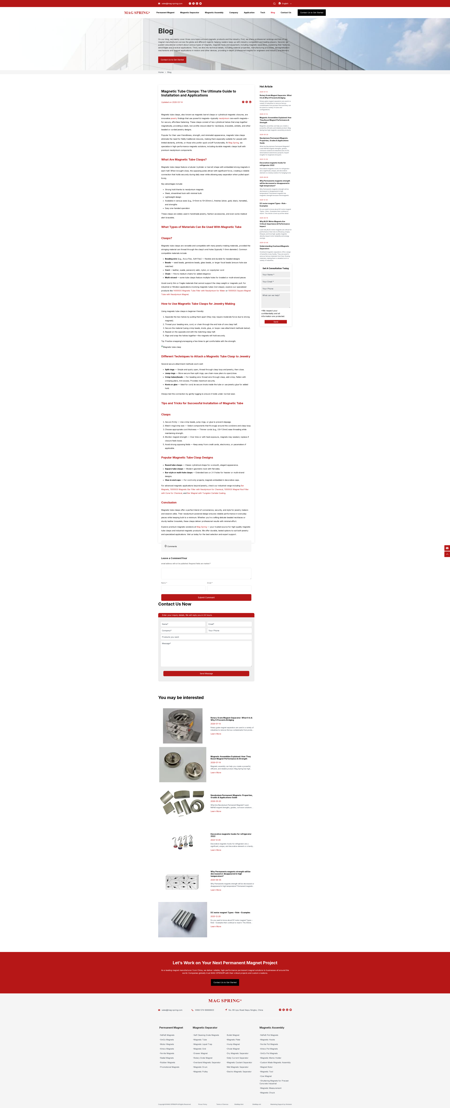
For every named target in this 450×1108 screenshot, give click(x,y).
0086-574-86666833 (204, 1010)
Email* (210, 623)
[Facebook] (190, 3)
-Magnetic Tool (266, 1071)
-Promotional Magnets (169, 1067)
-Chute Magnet (233, 1049)
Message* (13, 19)
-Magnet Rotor (266, 1067)
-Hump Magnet (233, 1044)
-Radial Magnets (166, 1058)
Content (164, 565)
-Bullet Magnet (232, 1035)
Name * (165, 583)
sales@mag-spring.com (172, 3)
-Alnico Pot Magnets (269, 1049)
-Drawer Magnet (200, 1053)
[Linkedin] (197, 3)
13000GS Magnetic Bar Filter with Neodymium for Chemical (196, 489)
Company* (165, 629)
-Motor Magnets (166, 1044)
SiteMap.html (238, 1104)
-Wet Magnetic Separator (237, 1067)
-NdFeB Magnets (166, 1035)
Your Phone (212, 629)
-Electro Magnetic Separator (239, 1071)
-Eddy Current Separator (237, 1058)
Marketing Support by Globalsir (281, 1104)
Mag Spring (233, 143)
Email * (210, 583)
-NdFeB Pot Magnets (269, 1035)
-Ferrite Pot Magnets (269, 1044)
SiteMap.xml (256, 1104)
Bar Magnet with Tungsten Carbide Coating (206, 493)
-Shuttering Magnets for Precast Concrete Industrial (274, 1082)
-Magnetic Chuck (267, 1092)
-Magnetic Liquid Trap (202, 1044)
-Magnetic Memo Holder (270, 1058)
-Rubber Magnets (167, 1062)
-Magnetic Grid (199, 1049)
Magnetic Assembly (272, 1027)
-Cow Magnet (266, 1076)
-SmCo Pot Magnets (269, 1053)
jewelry (174, 118)
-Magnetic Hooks (267, 1039)
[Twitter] (193, 3)
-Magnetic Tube (200, 1039)
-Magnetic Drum (200, 1067)
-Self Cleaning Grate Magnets (206, 1035)
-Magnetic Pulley (200, 1071)
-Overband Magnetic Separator (207, 1062)
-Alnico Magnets (166, 1049)
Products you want (169, 635)
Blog (169, 72)
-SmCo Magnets (166, 1039)
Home (161, 72)
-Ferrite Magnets (166, 1053)
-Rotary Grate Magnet (202, 1058)
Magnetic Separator (205, 1027)
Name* (164, 623)
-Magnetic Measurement (270, 1088)
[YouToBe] (200, 3)
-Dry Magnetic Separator (237, 1053)
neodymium (224, 118)
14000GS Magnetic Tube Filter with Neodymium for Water (199, 290)
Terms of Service (222, 1104)
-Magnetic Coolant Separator (239, 1062)
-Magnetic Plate (233, 1039)
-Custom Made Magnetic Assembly (275, 1062)
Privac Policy (202, 1104)
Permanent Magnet (171, 1027)
